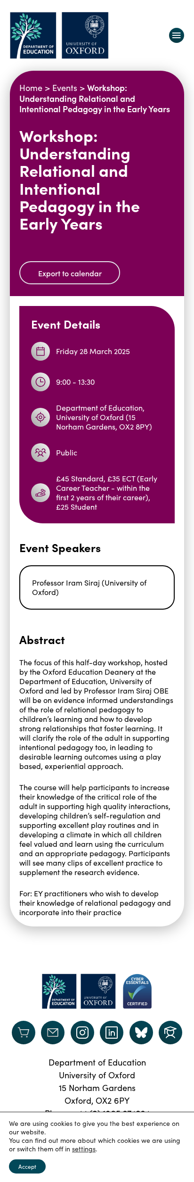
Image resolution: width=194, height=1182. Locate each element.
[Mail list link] (53, 1032)
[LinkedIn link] (111, 1032)
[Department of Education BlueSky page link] (141, 1032)
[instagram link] (82, 1032)
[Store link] (23, 1032)
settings (84, 1149)
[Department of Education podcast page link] (170, 1032)
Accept (27, 1166)
